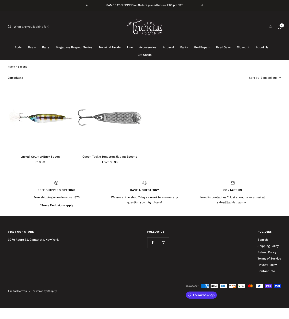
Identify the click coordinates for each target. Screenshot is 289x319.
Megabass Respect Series (74, 47)
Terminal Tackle (110, 47)
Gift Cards (145, 55)
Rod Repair (202, 47)
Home (11, 66)
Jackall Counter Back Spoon (40, 156)
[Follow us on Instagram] (163, 242)
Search (263, 239)
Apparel (168, 47)
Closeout (243, 47)
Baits (45, 47)
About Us (262, 47)
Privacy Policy (267, 265)
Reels (32, 47)
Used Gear (223, 47)
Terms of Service (269, 258)
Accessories (147, 47)
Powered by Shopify (44, 291)
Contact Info (266, 271)
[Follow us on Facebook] (152, 242)
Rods (18, 47)
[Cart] (279, 27)
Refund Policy (267, 252)
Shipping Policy (268, 246)
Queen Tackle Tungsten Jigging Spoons (109, 156)
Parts (184, 47)
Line (130, 47)
